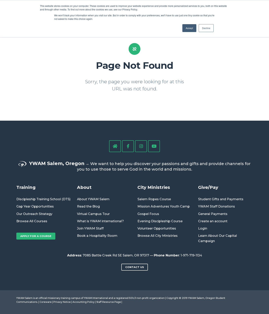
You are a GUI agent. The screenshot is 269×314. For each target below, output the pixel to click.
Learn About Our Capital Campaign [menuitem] (217, 238)
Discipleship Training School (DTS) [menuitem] (43, 199)
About (84, 187)
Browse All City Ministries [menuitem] (157, 236)
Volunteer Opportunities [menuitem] (156, 228)
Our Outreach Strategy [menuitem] (34, 214)
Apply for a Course (35, 236)
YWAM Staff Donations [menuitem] (216, 206)
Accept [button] (189, 28)
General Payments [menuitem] (212, 214)
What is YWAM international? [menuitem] (100, 221)
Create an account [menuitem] (212, 221)
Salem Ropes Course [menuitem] (154, 199)
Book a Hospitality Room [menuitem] (97, 236)
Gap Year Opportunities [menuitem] (35, 206)
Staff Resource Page (108, 301)
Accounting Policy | (84, 301)
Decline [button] (206, 28)
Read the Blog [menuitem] (88, 206)
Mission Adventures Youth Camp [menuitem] (163, 206)
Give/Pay (208, 187)
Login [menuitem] (202, 228)
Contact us (134, 267)
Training (26, 187)
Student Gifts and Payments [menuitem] (220, 199)
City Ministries (153, 187)
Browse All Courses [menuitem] (31, 221)
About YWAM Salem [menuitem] (93, 199)
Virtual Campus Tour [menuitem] (93, 214)
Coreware (46, 301)
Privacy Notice (62, 301)
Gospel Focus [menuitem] (148, 214)
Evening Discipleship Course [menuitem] (160, 221)
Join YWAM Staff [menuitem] (90, 228)
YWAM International (96, 298)
